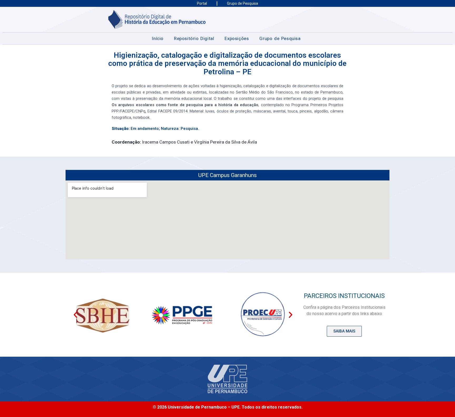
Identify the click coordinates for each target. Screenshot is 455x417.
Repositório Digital (194, 38)
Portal (202, 3)
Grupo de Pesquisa (242, 3)
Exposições (237, 38)
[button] (75, 315)
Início (158, 38)
